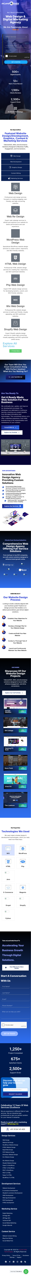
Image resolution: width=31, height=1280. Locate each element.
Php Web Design (15, 285)
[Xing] (9, 1261)
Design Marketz (8, 711)
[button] (15, 447)
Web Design (15, 193)
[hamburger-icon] (28, 3)
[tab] (15, 156)
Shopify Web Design (15, 329)
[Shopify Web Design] (15, 323)
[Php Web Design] (15, 278)
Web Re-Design (15, 216)
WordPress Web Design (15, 241)
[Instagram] (17, 1261)
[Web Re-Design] (15, 210)
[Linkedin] (13, 1261)
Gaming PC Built (9, 749)
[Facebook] (6, 1261)
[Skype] (25, 1261)
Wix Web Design (15, 306)
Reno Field (9, 768)
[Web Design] (15, 187)
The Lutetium (10, 805)
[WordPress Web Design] (15, 233)
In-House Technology (15, 112)
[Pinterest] (21, 1261)
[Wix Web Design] (15, 300)
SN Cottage (9, 730)
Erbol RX (8, 786)
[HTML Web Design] (15, 257)
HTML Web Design (15, 263)
